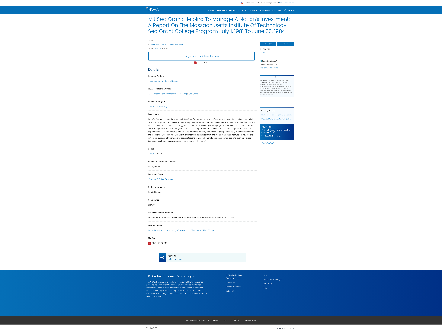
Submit (252, 10)
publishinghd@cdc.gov (269, 67)
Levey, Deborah (176, 44)
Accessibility (250, 320)
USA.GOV (292, 328)
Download (268, 44)
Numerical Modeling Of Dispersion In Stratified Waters (276, 115)
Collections (221, 10)
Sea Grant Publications (271, 136)
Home (211, 10)
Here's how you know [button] (286, 3)
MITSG (158, 48)
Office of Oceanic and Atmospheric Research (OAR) (276, 131)
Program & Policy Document (161, 179)
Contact (214, 320)
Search (291, 10)
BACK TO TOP (268, 143)
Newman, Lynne (158, 44)
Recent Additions (237, 10)
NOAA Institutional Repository (169, 276)
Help (280, 10)
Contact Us (267, 283)
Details (263, 52)
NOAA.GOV (281, 328)
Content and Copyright (272, 279)
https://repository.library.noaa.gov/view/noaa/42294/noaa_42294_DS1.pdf (181, 230)
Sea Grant (193, 93)
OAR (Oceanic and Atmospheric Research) (168, 93)
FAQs (265, 288)
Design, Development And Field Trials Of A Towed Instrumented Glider (276, 119)
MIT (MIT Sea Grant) (158, 106)
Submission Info (268, 10)
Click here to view (201, 56)
